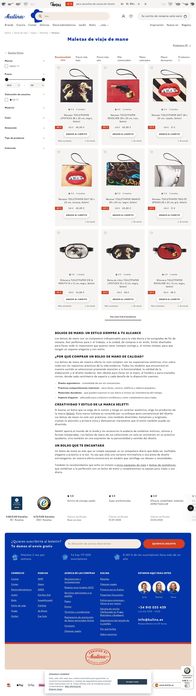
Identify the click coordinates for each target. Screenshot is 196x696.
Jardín (14, 595)
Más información (73, 686)
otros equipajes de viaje (131, 465)
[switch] (187, 685)
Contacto (70, 626)
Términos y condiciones (77, 612)
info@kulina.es (150, 619)
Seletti (70, 414)
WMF (40, 579)
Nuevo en (172, 25)
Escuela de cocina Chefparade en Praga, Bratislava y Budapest (112, 612)
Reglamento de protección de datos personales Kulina (79, 619)
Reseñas (104, 579)
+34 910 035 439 (152, 607)
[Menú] (191, 667)
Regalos (186, 25)
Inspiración (157, 25)
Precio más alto (103, 58)
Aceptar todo (132, 682)
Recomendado (63, 57)
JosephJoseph (45, 600)
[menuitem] (9, 25)
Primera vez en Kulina (112, 590)
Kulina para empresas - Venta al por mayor (112, 602)
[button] (123, 59)
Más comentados (124, 58)
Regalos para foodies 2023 (79, 588)
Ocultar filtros (15, 53)
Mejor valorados (144, 58)
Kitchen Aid (44, 595)
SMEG (41, 590)
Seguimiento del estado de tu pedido (114, 622)
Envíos (68, 607)
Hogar (14, 611)
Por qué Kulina (108, 629)
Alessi (41, 584)
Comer (14, 584)
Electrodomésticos (21, 590)
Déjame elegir (55, 689)
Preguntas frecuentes (111, 595)
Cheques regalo (73, 631)
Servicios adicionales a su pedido (78, 594)
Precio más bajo (82, 58)
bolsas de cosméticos (162, 465)
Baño (14, 600)
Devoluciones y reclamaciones (73, 580)
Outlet (14, 616)
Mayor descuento (166, 58)
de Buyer (42, 611)
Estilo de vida (18, 606)
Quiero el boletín (164, 544)
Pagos (68, 601)
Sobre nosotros (108, 634)
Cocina (15, 579)
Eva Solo (42, 616)
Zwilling (42, 606)
